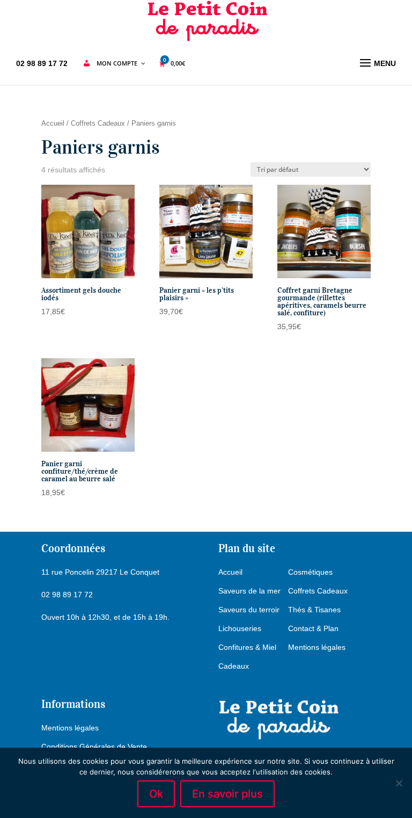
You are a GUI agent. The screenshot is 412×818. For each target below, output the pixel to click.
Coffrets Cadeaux (98, 123)
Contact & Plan (313, 628)
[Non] (398, 783)
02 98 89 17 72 (42, 63)
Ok (156, 793)
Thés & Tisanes (314, 609)
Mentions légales (316, 647)
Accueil (52, 123)
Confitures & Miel (247, 647)
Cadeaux (233, 666)
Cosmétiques (310, 572)
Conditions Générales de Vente (94, 746)
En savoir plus (227, 793)
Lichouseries (239, 628)
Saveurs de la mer (249, 591)
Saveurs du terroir (248, 609)
